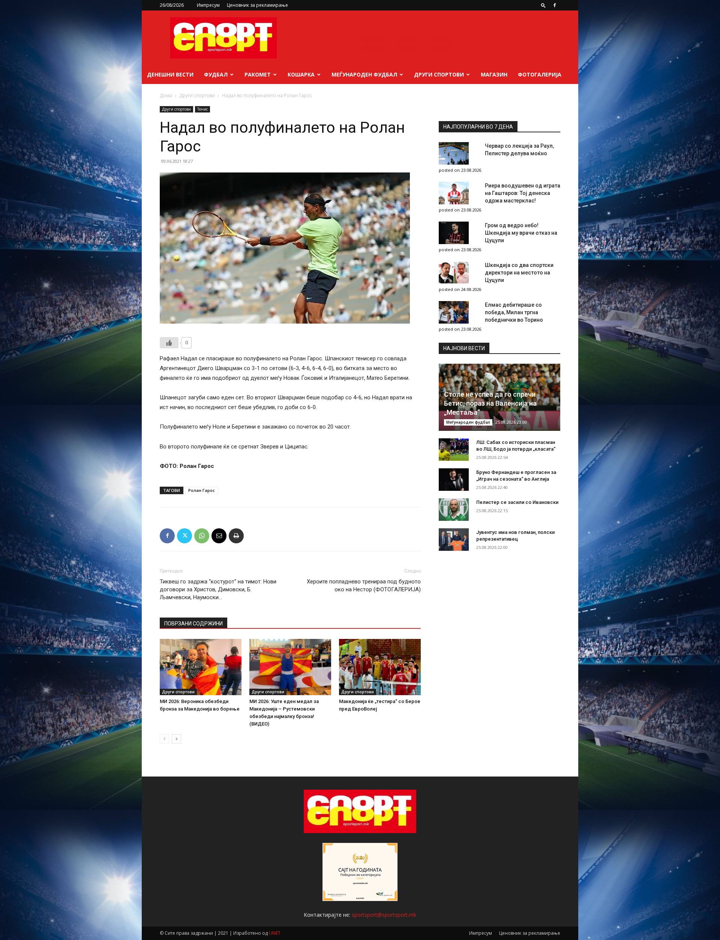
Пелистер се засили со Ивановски (517, 502)
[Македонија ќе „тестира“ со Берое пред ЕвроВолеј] (380, 667)
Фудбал (216, 74)
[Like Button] (169, 342)
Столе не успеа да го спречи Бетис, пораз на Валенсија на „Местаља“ (490, 403)
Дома (166, 95)
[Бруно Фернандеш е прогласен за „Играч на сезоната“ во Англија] (454, 479)
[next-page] (176, 739)
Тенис (202, 109)
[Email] (219, 535)
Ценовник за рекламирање (257, 5)
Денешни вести (170, 74)
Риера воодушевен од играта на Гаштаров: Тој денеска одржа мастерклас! (522, 193)
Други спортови (439, 74)
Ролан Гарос (201, 490)
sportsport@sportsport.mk (384, 914)
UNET (274, 933)
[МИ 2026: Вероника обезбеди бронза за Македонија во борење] (201, 667)
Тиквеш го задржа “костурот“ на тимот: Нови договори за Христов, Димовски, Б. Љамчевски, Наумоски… (218, 589)
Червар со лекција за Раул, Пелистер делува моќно (519, 149)
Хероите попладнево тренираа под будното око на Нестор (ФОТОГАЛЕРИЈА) (364, 585)
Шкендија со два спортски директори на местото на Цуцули (519, 272)
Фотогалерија (539, 74)
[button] (543, 5)
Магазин (494, 74)
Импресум (208, 5)
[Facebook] (554, 5)
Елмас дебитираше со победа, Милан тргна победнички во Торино (514, 312)
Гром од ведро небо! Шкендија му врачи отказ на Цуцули (521, 232)
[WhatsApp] (201, 535)
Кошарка (301, 74)
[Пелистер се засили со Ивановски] (454, 509)
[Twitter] (184, 535)
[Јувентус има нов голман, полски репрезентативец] (454, 539)
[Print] (236, 535)
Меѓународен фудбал (364, 74)
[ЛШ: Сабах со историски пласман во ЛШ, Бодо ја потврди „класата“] (454, 449)
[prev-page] (164, 739)
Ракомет (257, 74)
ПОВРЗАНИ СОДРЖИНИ (193, 624)
